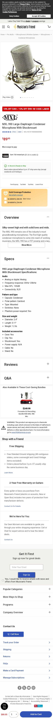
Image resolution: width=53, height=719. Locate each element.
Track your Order (11, 642)
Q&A (19, 132)
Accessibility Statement (39, 701)
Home (3, 34)
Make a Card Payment (13, 670)
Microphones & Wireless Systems (27, 34)
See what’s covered (16, 195)
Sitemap (25, 701)
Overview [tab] (11, 217)
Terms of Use (36, 10)
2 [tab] (22, 97)
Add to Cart (36, 714)
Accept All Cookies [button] (39, 16)
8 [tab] (33, 97)
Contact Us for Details (12, 506)
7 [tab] (31, 97)
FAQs (5, 663)
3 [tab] (24, 97)
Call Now (14, 634)
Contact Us (8, 540)
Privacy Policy (25, 4)
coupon (35, 21)
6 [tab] (29, 97)
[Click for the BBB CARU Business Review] (38, 706)
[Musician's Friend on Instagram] (33, 687)
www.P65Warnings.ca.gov (21, 432)
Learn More (8, 473)
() (9, 132)
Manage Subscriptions (13, 677)
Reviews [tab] (11, 364)
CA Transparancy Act (12, 701)
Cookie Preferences (10, 12)
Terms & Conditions (27, 699)
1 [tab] (20, 97)
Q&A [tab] (7, 378)
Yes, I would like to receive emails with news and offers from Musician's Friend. (27, 580)
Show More (27, 245)
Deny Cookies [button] (14, 16)
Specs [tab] (9, 259)
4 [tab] (26, 97)
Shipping (7, 649)
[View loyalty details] (37, 155)
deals (27, 21)
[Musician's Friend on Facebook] (19, 687)
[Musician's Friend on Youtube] (28, 687)
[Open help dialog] (4, 706)
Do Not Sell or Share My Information (17, 696)
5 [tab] (27, 97)
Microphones (45, 34)
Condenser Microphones (26, 38)
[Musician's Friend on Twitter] (24, 687)
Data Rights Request (40, 696)
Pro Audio (10, 34)
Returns (6, 656)
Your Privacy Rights (43, 699)
